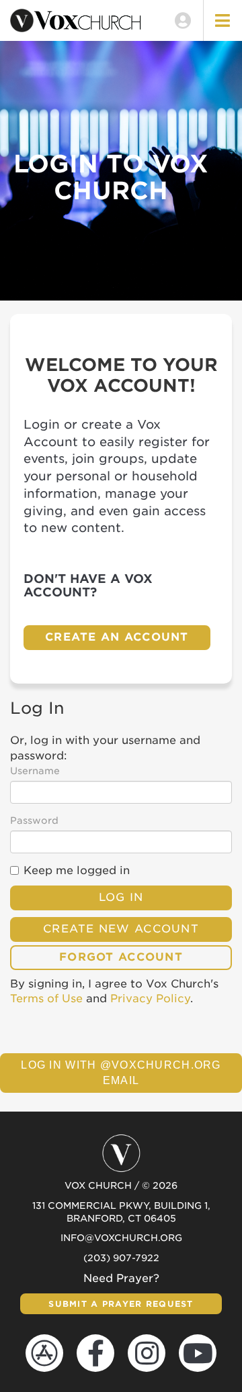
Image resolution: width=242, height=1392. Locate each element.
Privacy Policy (150, 998)
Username (35, 770)
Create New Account (121, 928)
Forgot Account (121, 957)
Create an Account (117, 637)
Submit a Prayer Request (120, 1304)
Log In (121, 897)
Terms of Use (46, 998)
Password (34, 820)
